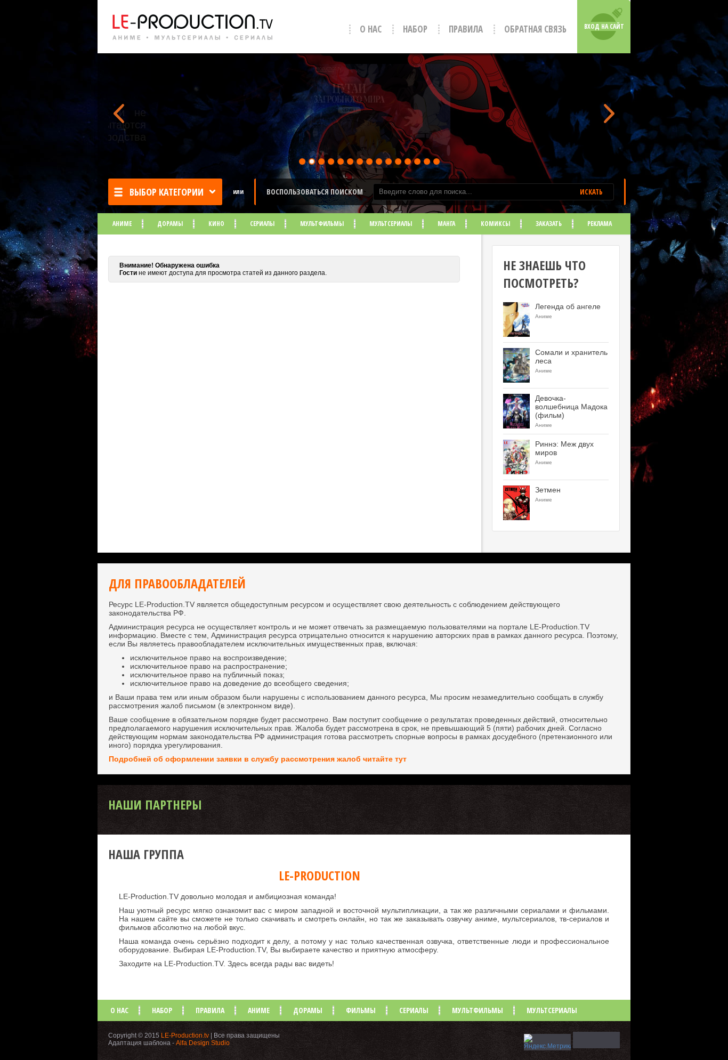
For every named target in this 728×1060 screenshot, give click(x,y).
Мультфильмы (322, 223)
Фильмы (361, 1010)
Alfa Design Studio (203, 1043)
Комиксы (495, 223)
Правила (466, 29)
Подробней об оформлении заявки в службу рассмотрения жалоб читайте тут (258, 759)
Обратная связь (535, 29)
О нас (371, 29)
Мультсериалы (390, 223)
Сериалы (262, 223)
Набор (415, 29)
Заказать (549, 223)
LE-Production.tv (185, 1035)
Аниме (122, 223)
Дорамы (170, 223)
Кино (216, 223)
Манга (446, 223)
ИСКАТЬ (591, 192)
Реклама (599, 223)
